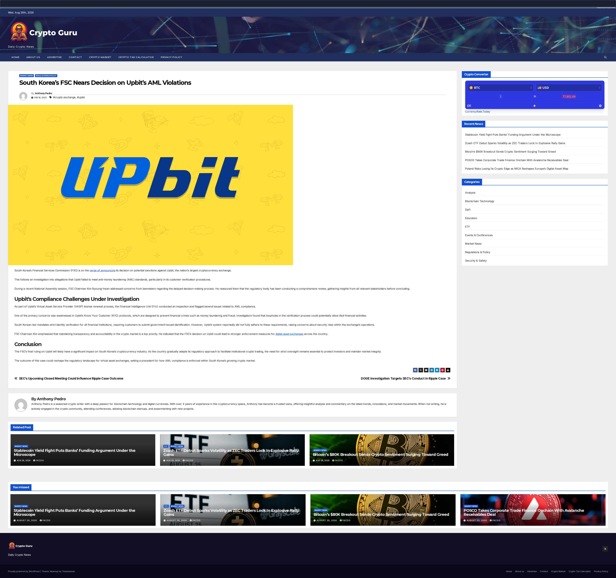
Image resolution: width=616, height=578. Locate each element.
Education (471, 218)
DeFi (468, 209)
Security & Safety (476, 260)
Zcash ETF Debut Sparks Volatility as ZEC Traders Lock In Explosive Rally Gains (231, 452)
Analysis (470, 192)
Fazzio (40, 460)
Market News (26, 76)
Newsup (54, 571)
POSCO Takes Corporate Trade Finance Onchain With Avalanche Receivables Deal (517, 160)
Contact (75, 57)
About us (33, 57)
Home (15, 57)
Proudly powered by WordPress (24, 571)
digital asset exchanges (289, 333)
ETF (165, 446)
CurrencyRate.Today (477, 111)
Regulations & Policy (46, 76)
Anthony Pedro (43, 93)
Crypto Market (100, 57)
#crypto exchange (64, 97)
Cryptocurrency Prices (603, 7)
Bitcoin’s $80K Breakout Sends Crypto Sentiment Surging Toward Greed (380, 454)
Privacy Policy (171, 57)
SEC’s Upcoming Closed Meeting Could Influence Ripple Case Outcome (71, 378)
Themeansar (68, 571)
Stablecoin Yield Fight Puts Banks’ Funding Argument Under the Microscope (74, 452)
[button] (605, 57)
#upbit (81, 97)
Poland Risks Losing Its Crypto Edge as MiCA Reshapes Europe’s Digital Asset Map (516, 168)
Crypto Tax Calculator (136, 57)
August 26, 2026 (27, 520)
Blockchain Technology (479, 201)
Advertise (54, 57)
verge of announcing (102, 270)
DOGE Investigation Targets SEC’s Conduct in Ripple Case (403, 378)
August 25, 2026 (477, 520)
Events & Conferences (479, 235)
